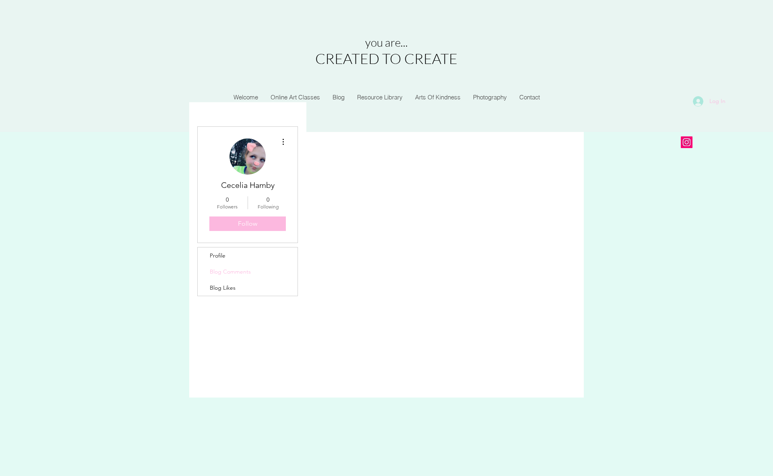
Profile (217, 255)
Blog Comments (230, 271)
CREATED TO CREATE (386, 58)
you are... (386, 42)
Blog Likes (223, 287)
